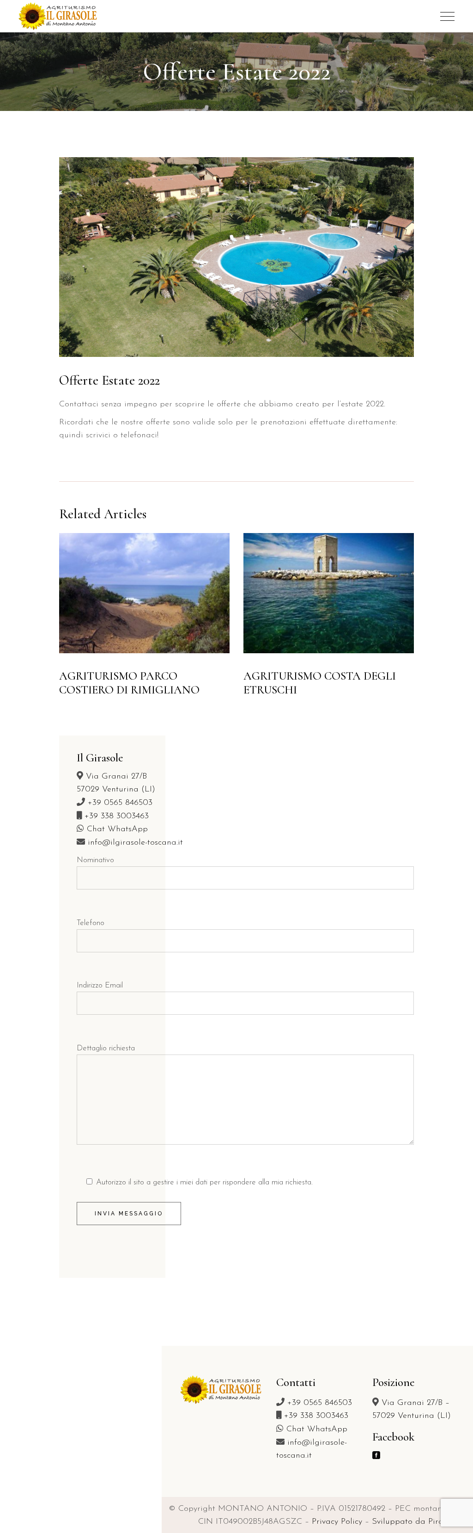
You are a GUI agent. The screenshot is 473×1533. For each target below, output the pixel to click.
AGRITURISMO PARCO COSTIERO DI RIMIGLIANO (129, 683)
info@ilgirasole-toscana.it (135, 843)
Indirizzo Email (100, 985)
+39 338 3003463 (117, 816)
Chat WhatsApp (117, 829)
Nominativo (95, 860)
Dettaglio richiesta (106, 1048)
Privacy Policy (337, 1522)
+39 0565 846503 (120, 803)
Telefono (90, 923)
